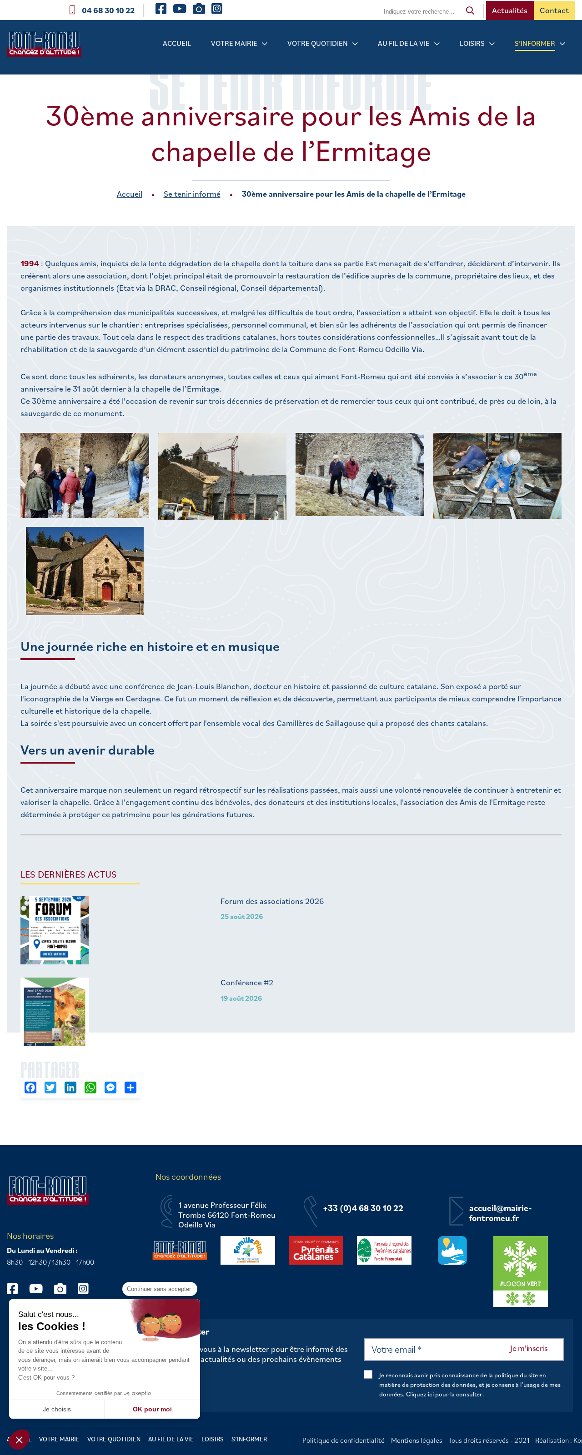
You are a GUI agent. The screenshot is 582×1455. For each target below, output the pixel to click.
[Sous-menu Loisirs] (492, 43)
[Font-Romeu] (48, 47)
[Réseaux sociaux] (16, 1288)
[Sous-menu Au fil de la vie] (437, 43)
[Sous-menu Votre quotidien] (355, 43)
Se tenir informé (192, 194)
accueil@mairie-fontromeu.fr (500, 1213)
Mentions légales (416, 1440)
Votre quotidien (317, 43)
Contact (554, 10)
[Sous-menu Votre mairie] (264, 43)
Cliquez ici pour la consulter (444, 1394)
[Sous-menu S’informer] (562, 43)
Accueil (177, 43)
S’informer (535, 43)
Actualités (509, 10)
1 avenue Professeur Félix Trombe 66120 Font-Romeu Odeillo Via (227, 1215)
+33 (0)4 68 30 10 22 (363, 1208)
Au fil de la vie (404, 43)
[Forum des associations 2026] (54, 931)
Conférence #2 (247, 983)
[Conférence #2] (54, 1013)
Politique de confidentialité (343, 1440)
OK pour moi (152, 1409)
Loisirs (472, 43)
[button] (19, 1439)
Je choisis (57, 1409)
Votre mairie (234, 43)
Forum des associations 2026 (272, 901)
